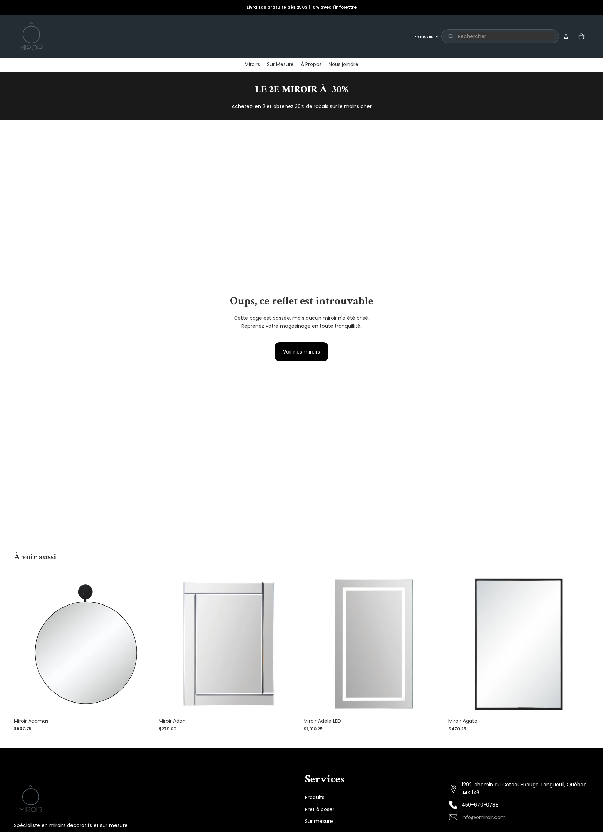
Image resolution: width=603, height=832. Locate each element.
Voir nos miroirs (301, 351)
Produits (315, 797)
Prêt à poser (319, 809)
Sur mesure (319, 821)
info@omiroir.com (484, 817)
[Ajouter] (143, 703)
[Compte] (566, 36)
